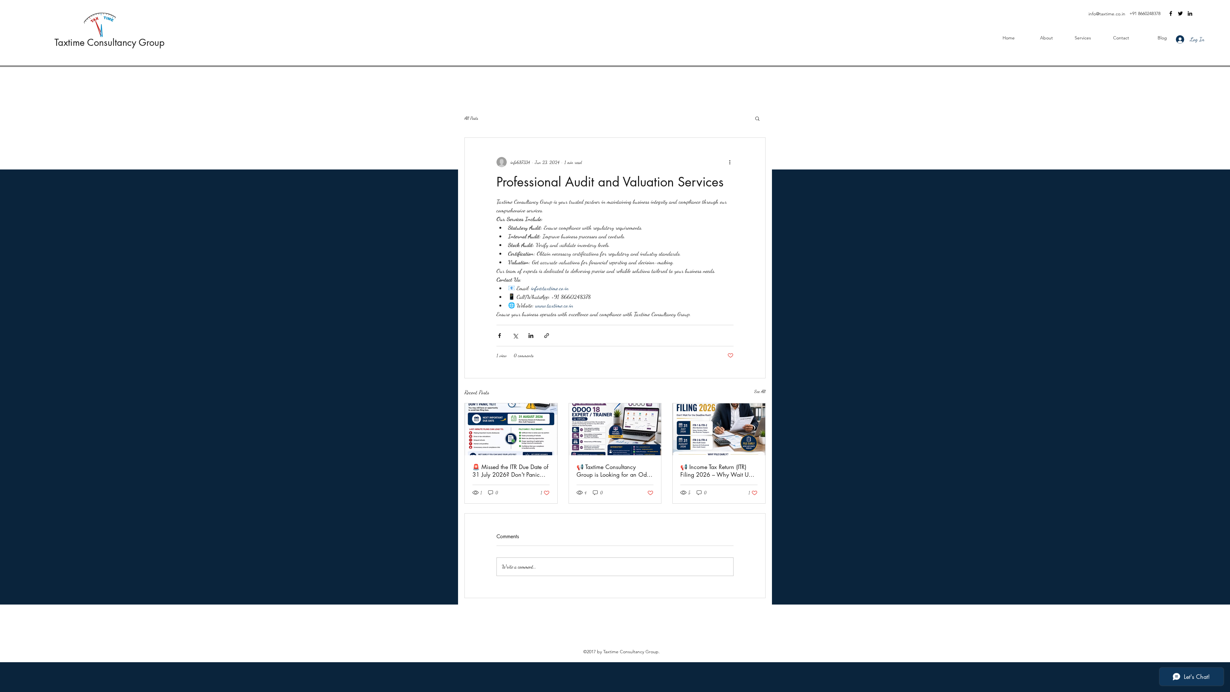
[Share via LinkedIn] (531, 336)
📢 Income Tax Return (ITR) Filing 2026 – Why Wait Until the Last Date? (718, 470)
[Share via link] (547, 336)
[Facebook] (1171, 13)
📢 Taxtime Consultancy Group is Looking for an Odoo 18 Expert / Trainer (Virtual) (615, 470)
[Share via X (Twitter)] (515, 336)
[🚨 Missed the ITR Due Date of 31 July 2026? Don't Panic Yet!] (511, 429)
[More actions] (730, 162)
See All (760, 391)
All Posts (471, 118)
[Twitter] (1180, 13)
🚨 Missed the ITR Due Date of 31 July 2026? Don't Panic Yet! (510, 470)
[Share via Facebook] (499, 336)
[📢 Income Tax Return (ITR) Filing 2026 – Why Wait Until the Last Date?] (719, 429)
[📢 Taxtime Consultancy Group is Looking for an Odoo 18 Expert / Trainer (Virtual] (615, 429)
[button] (757, 118)
